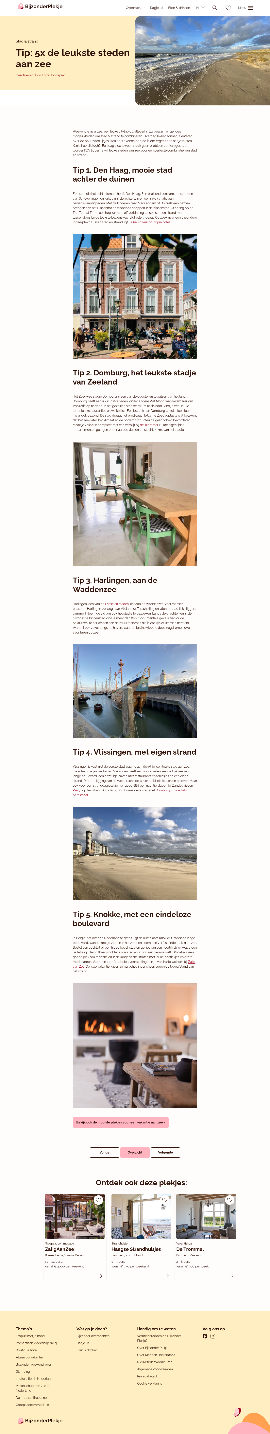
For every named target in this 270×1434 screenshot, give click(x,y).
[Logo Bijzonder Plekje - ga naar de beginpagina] (40, 8)
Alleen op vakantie (29, 1357)
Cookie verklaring (149, 1383)
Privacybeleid (147, 1376)
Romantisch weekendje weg (36, 1343)
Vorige (105, 1152)
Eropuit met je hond (30, 1336)
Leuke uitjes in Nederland (34, 1379)
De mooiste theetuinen (32, 1398)
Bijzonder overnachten (93, 1336)
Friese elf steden (117, 604)
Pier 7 (77, 790)
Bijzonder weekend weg (33, 1364)
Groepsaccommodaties (33, 1405)
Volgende (165, 1152)
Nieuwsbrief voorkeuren (154, 1362)
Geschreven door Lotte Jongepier (40, 75)
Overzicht (135, 1152)
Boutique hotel (26, 1350)
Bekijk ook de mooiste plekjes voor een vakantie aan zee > (120, 1122)
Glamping (23, 1371)
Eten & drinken (179, 8)
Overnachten (135, 8)
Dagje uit (156, 8)
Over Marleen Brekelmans (156, 1355)
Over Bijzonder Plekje (152, 1348)
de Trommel (149, 425)
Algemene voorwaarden (155, 1369)
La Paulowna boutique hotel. (149, 222)
